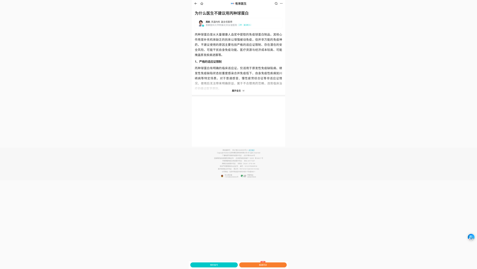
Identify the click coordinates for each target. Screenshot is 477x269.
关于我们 (252, 150)
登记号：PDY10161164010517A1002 (246, 169)
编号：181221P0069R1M (248, 166)
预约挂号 (214, 265)
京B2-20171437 (249, 161)
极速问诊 (263, 264)
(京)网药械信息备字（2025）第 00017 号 (249, 158)
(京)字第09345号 (249, 155)
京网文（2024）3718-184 (246, 164)
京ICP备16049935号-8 (239, 150)
